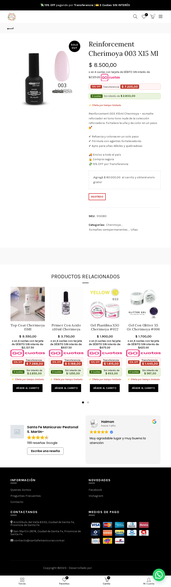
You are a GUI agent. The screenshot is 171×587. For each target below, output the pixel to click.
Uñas (134, 229)
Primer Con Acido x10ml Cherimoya (66, 327)
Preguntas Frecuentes (25, 496)
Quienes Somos (20, 490)
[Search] (135, 16)
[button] (159, 575)
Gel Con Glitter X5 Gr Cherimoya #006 (143, 327)
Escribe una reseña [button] (45, 451)
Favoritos (146, 15)
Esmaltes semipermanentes (108, 229)
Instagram (96, 496)
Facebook (95, 490)
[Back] (10, 28)
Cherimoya (113, 225)
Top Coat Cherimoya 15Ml (28, 327)
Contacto (16, 502)
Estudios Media (110, 568)
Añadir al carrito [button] (27, 388)
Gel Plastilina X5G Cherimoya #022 (105, 327)
